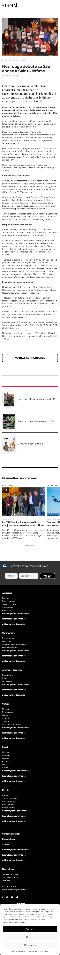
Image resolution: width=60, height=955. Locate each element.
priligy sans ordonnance (13, 624)
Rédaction (10, 75)
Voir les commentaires (30, 357)
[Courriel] (17, 75)
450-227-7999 (9, 886)
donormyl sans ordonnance (15, 613)
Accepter (30, 929)
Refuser (30, 937)
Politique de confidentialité (38, 951)
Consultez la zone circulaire (30, 443)
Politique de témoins (18, 951)
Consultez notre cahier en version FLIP (36, 421)
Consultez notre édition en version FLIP (36, 399)
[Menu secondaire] (56, 5)
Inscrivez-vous (47, 576)
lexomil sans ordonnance (14, 618)
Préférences (30, 945)
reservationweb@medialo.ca (15, 889)
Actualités (7, 486)
